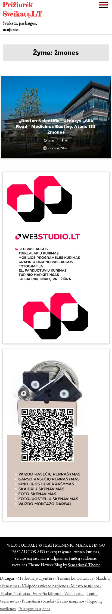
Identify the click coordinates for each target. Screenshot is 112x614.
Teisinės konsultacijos (75, 578)
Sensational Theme (84, 565)
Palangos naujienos (34, 609)
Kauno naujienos (71, 601)
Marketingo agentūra (35, 578)
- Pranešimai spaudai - (38, 601)
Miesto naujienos (85, 586)
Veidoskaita (74, 593)
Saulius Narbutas (15, 593)
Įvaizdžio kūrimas (47, 593)
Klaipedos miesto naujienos (45, 586)
